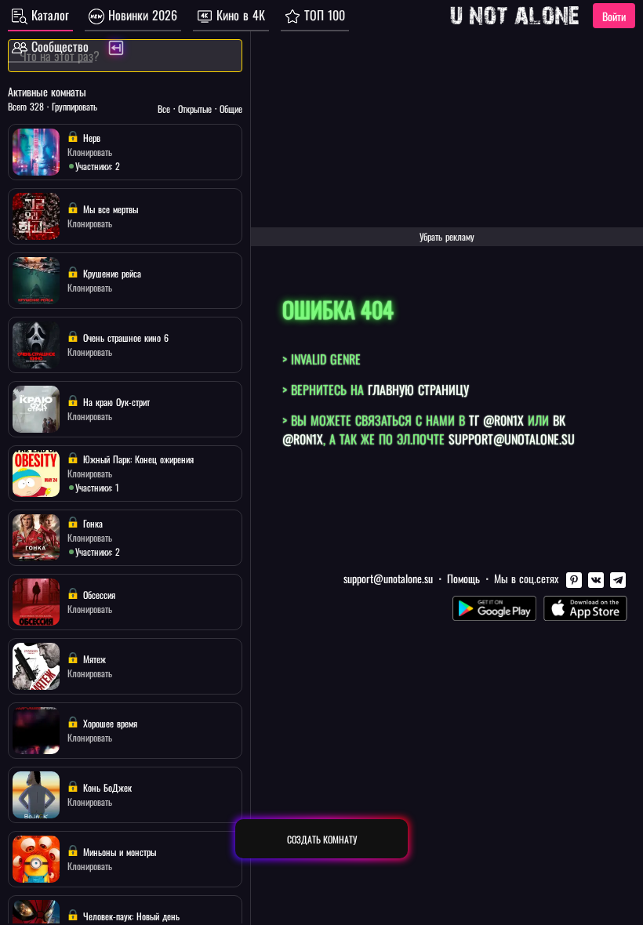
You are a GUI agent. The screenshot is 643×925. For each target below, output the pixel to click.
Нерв (90, 137)
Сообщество (58, 46)
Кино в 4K (239, 14)
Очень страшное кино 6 (124, 337)
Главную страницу (418, 389)
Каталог (48, 14)
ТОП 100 (322, 14)
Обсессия (97, 594)
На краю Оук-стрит (115, 401)
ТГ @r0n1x (496, 420)
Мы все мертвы (109, 209)
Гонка (91, 523)
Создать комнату (322, 839)
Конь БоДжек (106, 787)
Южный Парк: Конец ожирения (137, 459)
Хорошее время (108, 723)
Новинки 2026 (140, 14)
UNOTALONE (514, 15)
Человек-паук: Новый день (130, 916)
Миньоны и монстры (118, 851)
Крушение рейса (110, 273)
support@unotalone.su (512, 439)
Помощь (463, 578)
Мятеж (93, 659)
